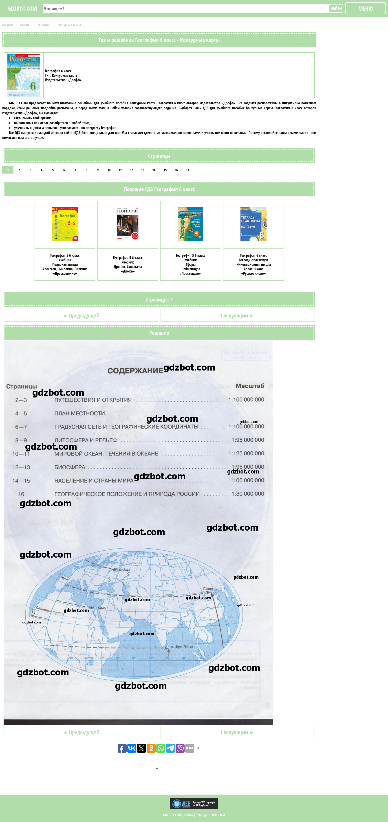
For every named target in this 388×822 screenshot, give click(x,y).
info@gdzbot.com (210, 815)
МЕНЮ (365, 8)
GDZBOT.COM (22, 8)
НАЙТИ (336, 8)
